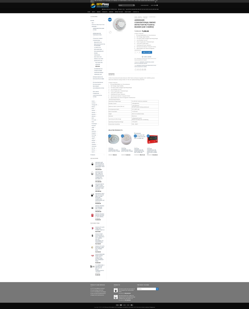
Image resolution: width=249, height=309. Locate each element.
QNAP (93, 127)
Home (135, 17)
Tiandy (93, 136)
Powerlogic (94, 123)
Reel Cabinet (96, 91)
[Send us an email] (155, 1)
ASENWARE (94, 26)
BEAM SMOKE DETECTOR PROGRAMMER (99, 44)
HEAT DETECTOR (97, 57)
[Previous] (109, 145)
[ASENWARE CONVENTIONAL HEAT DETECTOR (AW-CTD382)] (127, 139)
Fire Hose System (97, 84)
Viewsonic (94, 146)
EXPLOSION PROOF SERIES (98, 79)
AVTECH (93, 103)
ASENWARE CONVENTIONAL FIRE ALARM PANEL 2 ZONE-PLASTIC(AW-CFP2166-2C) (152, 151)
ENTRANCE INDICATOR (98, 77)
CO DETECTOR (97, 47)
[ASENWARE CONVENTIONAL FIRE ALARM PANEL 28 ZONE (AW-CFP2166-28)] (140, 139)
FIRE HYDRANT (96, 86)
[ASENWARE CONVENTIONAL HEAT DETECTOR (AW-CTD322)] (114, 139)
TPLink (93, 138)
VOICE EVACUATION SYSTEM (97, 96)
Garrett (93, 110)
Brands (92, 20)
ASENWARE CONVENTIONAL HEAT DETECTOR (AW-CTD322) (114, 150)
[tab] (112, 75)
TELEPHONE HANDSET (98, 72)
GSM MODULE (97, 55)
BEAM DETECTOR (98, 42)
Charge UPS (94, 104)
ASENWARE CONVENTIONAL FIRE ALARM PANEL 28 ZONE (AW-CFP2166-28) (139, 150)
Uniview (93, 142)
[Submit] (134, 5)
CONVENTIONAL (96, 40)
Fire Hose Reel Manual (98, 82)
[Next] (158, 145)
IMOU (93, 118)
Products (92, 155)
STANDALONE (96, 93)
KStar (93, 121)
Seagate (94, 133)
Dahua (93, 106)
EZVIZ (93, 108)
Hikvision (94, 116)
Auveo (93, 101)
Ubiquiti (93, 140)
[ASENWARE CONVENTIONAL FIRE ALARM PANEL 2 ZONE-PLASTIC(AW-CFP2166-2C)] (153, 139)
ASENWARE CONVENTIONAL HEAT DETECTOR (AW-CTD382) (127, 150)
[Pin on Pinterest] (143, 70)
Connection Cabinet (97, 38)
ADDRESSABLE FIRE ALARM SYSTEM (98, 29)
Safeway (94, 131)
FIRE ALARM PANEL (98, 49)
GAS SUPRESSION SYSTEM (98, 88)
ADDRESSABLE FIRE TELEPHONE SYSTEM (97, 34)
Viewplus (94, 144)
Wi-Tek (93, 148)
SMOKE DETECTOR (98, 60)
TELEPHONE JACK (98, 74)
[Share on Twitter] (138, 70)
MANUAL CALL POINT (98, 58)
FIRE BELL (96, 53)
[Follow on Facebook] (155, 0)
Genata (93, 112)
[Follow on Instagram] (156, 0)
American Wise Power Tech (98, 24)
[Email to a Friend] (140, 70)
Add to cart (147, 52)
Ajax (93, 22)
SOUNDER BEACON (98, 68)
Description (112, 74)
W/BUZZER (97, 64)
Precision (94, 125)
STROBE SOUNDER (98, 70)
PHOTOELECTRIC (99, 62)
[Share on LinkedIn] (145, 70)
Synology (94, 135)
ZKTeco (93, 150)
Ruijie (93, 129)
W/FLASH (97, 66)
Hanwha (94, 114)
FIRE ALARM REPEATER (98, 51)
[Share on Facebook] (136, 70)
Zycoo (93, 152)
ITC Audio (94, 120)
